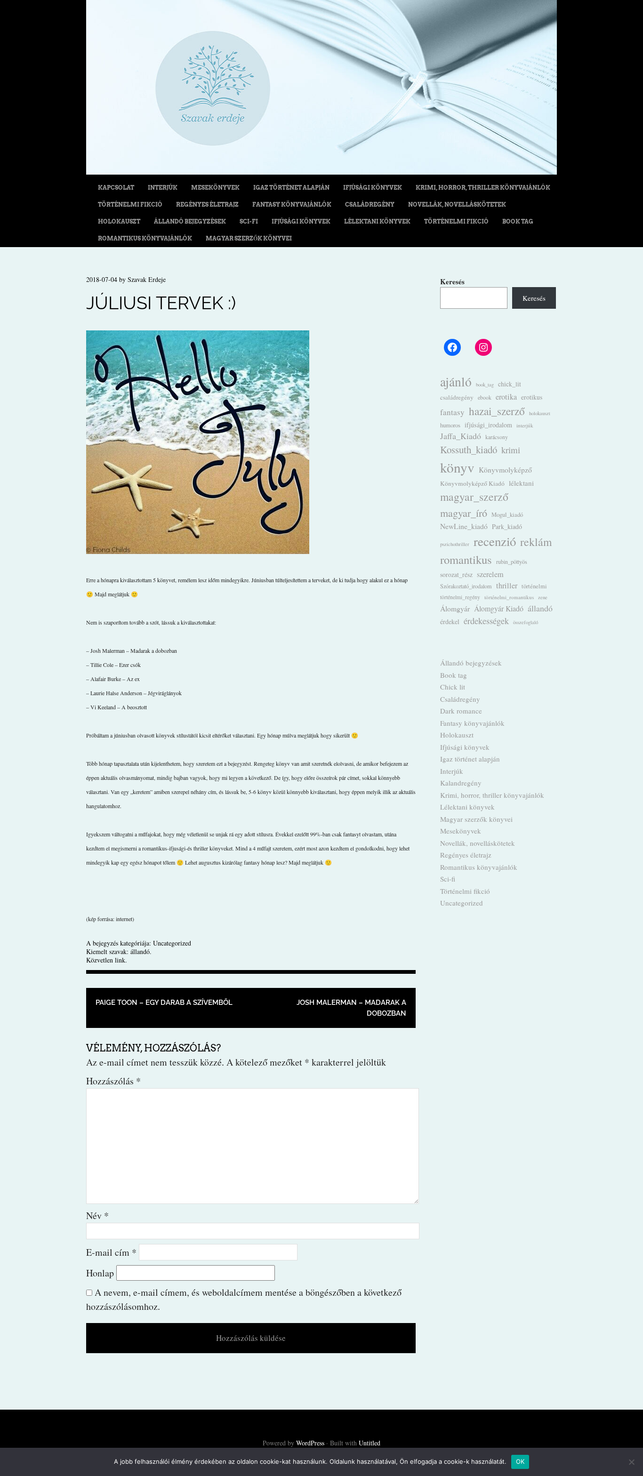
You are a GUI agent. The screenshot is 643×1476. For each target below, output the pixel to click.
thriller (506, 585)
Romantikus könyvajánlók (145, 238)
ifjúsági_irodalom (488, 424)
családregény (457, 397)
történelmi (534, 586)
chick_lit (509, 384)
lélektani (521, 483)
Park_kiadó (507, 526)
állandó (140, 951)
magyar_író (463, 513)
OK (520, 1461)
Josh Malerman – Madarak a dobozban (351, 1008)
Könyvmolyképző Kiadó (472, 483)
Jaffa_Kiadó (460, 435)
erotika (506, 397)
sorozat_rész (456, 574)
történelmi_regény (460, 597)
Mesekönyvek (215, 187)
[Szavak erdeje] (321, 171)
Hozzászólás (113, 1081)
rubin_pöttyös (511, 561)
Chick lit (452, 686)
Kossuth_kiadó (468, 449)
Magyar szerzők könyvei (249, 238)
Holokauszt (119, 221)
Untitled (369, 1442)
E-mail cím (111, 1252)
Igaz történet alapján (291, 187)
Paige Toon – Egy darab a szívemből (164, 1002)
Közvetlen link (105, 959)
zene (542, 597)
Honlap (100, 1273)
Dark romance (461, 710)
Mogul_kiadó (507, 515)
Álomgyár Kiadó (498, 608)
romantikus (466, 559)
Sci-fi (249, 221)
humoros (450, 425)
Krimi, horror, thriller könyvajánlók (483, 187)
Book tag (517, 221)
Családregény (369, 204)
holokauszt (539, 413)
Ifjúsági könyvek (372, 187)
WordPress (310, 1442)
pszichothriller (454, 544)
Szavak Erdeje (147, 279)
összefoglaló (525, 622)
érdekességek (486, 620)
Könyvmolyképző (505, 469)
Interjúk (162, 187)
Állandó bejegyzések (190, 221)
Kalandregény (461, 782)
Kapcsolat (116, 187)
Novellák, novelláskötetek (457, 204)
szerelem (490, 574)
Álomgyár (455, 608)
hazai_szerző (497, 410)
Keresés (452, 281)
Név (97, 1215)
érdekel (449, 621)
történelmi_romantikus (509, 597)
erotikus (531, 397)
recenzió (495, 541)
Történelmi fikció (130, 204)
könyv (457, 467)
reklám (536, 541)
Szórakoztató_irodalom (466, 586)
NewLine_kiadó (464, 526)
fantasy (452, 412)
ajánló (456, 381)
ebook (484, 397)
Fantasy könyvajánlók (291, 204)
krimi (510, 450)
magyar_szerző (474, 496)
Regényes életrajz (207, 204)
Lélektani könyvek (377, 221)
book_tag (485, 384)
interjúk (524, 425)
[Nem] (631, 1462)
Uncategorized (172, 943)
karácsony (496, 437)
